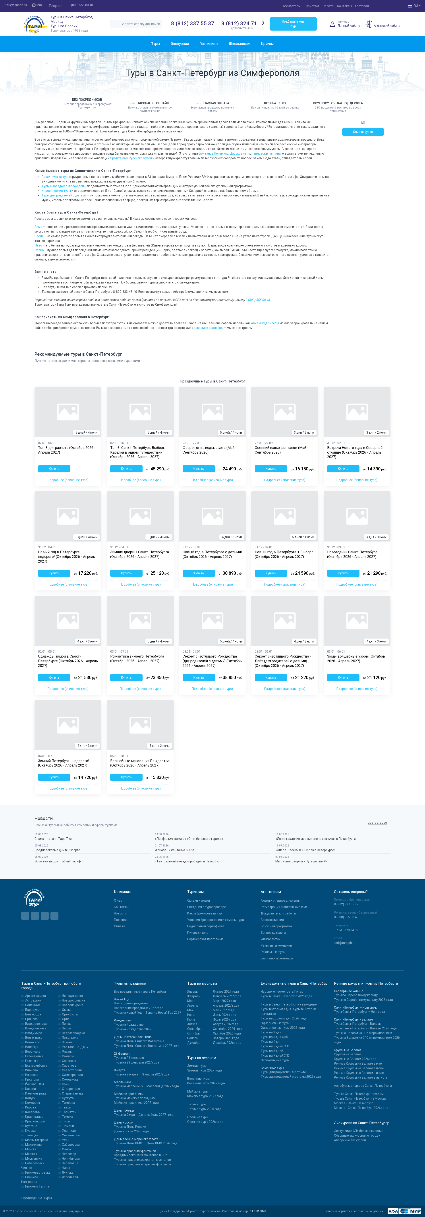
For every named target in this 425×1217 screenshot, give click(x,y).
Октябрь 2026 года (227, 1033)
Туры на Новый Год (128, 1012)
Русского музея (140, 158)
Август (192, 1024)
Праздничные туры (56, 177)
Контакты (344, 6)
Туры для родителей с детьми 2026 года (291, 1076)
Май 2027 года (223, 1010)
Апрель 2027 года (226, 1005)
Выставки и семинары (277, 958)
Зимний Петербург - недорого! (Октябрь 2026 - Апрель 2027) (63, 763)
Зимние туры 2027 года (204, 1070)
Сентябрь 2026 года (228, 1029)
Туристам (311, 6)
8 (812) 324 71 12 (243, 23)
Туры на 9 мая (124, 1114)
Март (191, 1001)
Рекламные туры (273, 952)
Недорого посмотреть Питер (282, 991)
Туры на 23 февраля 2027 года (136, 1062)
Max (39, 5)
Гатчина (275, 153)
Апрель (192, 1005)
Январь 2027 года (226, 991)
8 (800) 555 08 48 (81, 5)
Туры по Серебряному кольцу (356, 995)
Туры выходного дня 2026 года (284, 1018)
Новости (120, 913)
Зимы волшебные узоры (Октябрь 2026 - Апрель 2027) (356, 658)
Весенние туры (198, 1078)
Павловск (258, 153)
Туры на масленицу (128, 1086)
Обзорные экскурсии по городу (357, 1135)
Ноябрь (192, 1038)
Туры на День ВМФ (128, 1143)
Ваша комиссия (272, 920)
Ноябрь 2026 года (226, 1038)
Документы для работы (278, 913)
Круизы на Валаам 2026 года (355, 1059)
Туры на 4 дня (271, 1041)
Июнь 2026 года (224, 1015)
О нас (118, 900)
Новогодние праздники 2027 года (138, 1008)
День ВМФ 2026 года (162, 1143)
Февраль (193, 996)
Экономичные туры (275, 1060)
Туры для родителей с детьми (64, 195)
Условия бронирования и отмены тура (215, 920)
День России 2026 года (131, 1131)
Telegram (55, 6)
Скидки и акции (198, 900)
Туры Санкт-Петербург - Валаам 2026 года (365, 1028)
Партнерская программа (205, 939)
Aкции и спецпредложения (281, 900)
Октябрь (193, 1033)
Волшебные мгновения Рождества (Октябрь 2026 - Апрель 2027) (140, 763)
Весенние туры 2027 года (206, 1083)
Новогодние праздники (131, 1003)
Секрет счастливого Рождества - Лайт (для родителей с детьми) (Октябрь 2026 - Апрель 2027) (283, 661)
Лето (38, 245)
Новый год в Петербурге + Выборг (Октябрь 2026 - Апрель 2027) (284, 554)
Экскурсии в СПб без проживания (358, 1131)
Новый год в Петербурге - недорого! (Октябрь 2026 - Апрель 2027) (66, 556)
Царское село (240, 153)
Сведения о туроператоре (206, 907)
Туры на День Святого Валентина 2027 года (147, 1046)
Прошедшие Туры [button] (36, 1198)
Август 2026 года (225, 1024)
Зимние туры (197, 1066)
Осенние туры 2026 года (205, 1122)
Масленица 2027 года (163, 1086)
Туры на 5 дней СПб (275, 1046)
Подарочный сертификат (205, 926)
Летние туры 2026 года (204, 1109)
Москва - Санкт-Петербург (353, 1103)
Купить (54, 468)
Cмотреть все (377, 823)
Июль (191, 1019)
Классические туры (56, 190)
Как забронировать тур (204, 913)
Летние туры (196, 1104)
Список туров (363, 132)
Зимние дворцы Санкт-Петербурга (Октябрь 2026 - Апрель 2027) (139, 554)
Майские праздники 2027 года (136, 1102)
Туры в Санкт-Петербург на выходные (289, 1004)
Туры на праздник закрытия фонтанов (142, 1159)
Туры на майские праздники (135, 1098)
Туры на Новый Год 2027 (163, 1012)
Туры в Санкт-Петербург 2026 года (286, 996)
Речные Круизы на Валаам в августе (361, 1077)
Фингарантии (270, 939)
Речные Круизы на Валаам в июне (359, 1068)
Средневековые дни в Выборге (57, 850)
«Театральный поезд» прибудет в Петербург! (188, 861)
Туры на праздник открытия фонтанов (142, 1164)
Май (190, 1010)
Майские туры (197, 1091)
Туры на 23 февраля (129, 1058)
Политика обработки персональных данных (354, 1211)
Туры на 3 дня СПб (274, 1037)
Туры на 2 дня (271, 1032)
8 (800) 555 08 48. (258, 300)
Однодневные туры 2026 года (283, 1027)
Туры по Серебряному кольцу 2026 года (363, 1000)
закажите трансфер (209, 328)
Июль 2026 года (224, 1019)
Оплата (328, 6)
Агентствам (292, 6)
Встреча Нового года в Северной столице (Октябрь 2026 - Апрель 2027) (354, 452)
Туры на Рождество (129, 1024)
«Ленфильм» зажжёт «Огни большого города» (189, 838)
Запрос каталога (273, 932)
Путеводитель (197, 932)
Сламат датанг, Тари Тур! (53, 838)
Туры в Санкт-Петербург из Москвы (360, 1098)
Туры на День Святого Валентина (139, 1041)
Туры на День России (130, 1126)
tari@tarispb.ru (16, 5)
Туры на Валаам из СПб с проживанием (363, 1033)
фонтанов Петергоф (213, 153)
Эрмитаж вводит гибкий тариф (58, 861)
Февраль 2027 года (227, 996)
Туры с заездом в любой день (64, 186)
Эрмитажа (118, 158)
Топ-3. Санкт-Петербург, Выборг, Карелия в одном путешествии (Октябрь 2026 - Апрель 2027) (137, 452)
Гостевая (362, 6)
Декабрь (193, 1042)
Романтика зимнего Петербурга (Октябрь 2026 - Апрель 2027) (137, 658)
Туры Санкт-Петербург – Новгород (359, 1011)
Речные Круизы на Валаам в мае (358, 1063)
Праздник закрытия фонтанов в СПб (140, 1155)
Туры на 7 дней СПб (275, 1055)
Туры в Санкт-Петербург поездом (359, 1094)
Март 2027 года (224, 1001)
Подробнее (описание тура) (68, 480)
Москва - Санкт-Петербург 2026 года (361, 1108)
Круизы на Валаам (347, 1054)
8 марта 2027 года (155, 1074)
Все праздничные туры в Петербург (140, 991)
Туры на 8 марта (126, 1074)
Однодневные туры (275, 1023)
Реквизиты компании (276, 945)
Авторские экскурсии (350, 1140)
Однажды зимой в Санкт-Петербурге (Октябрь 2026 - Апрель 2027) (68, 661)
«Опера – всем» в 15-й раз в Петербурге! (305, 850)
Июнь (191, 1015)
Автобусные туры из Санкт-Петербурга (363, 1085)
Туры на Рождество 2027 (132, 1029)
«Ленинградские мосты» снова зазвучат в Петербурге (315, 838)
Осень (39, 250)
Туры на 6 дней (272, 1051)
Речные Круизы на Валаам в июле (359, 1073)
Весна (39, 236)
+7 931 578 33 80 (346, 930)
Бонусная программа (276, 926)
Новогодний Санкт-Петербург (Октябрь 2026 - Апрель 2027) (352, 554)
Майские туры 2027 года (205, 1096)
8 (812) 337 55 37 (192, 23)
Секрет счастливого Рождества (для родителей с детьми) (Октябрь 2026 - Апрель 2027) (212, 661)
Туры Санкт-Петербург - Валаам (357, 1023)
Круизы (267, 44)
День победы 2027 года (156, 1114)
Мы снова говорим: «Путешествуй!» (301, 861)
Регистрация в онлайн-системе (284, 907)
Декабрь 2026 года (227, 1042)
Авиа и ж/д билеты (265, 323)
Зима (38, 227)
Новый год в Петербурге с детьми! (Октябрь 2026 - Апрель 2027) (212, 554)
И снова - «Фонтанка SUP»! (174, 850)
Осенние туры (197, 1117)
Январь (192, 991)
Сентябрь (194, 1029)
